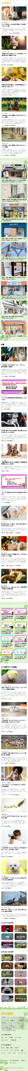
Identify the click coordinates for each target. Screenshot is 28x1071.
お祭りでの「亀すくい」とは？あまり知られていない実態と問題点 (14, 910)
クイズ (5, 396)
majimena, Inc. (21, 1067)
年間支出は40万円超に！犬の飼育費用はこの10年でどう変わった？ (14, 85)
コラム (8, 51)
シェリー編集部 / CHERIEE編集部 (8, 125)
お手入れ (16, 1048)
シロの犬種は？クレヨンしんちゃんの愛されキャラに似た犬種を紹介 (14, 879)
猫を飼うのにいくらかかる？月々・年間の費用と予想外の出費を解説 (14, 588)
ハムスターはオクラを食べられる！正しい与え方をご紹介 (14, 817)
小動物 (2, 718)
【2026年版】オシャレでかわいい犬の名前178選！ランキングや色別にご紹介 (14, 848)
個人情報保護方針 (14, 1060)
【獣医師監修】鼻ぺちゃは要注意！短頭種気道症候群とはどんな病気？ (14, 463)
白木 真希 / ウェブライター (7, 698)
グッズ (11, 1050)
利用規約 (23, 1060)
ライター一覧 (4, 1063)
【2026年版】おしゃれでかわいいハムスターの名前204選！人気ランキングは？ (13, 721)
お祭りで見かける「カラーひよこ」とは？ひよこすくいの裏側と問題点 (14, 688)
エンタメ (6, 363)
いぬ (2, 51)
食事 (11, 1048)
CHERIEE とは (4, 1060)
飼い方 (5, 22)
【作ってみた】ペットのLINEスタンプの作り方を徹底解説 (13, 785)
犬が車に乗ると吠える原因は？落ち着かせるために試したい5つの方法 (14, 431)
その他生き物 (13, 1040)
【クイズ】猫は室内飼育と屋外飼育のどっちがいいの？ (14, 398)
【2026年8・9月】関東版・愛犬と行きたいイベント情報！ (14, 116)
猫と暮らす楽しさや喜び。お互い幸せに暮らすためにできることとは (14, 525)
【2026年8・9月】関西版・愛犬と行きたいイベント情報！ (14, 146)
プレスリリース (21, 1053)
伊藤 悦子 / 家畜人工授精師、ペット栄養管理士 (11, 532)
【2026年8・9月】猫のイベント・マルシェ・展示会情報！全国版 (13, 366)
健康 (5, 460)
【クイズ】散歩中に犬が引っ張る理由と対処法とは (14, 493)
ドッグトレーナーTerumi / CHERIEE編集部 (10, 33)
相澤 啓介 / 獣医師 (5, 471)
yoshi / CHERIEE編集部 (6, 888)
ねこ (5, 51)
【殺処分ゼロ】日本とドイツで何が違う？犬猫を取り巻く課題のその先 (14, 54)
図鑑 (5, 876)
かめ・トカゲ (4, 907)
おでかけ (6, 113)
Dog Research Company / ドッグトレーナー (11, 94)
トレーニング (7, 428)
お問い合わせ (13, 1063)
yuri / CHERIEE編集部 (5, 409)
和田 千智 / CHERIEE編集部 (7, 440)
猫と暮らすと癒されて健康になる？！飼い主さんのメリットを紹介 (14, 555)
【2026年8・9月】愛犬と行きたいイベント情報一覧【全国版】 (13, 754)
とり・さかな (4, 685)
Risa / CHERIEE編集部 (5, 826)
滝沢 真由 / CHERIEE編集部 (7, 65)
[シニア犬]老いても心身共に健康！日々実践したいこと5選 (14, 25)
